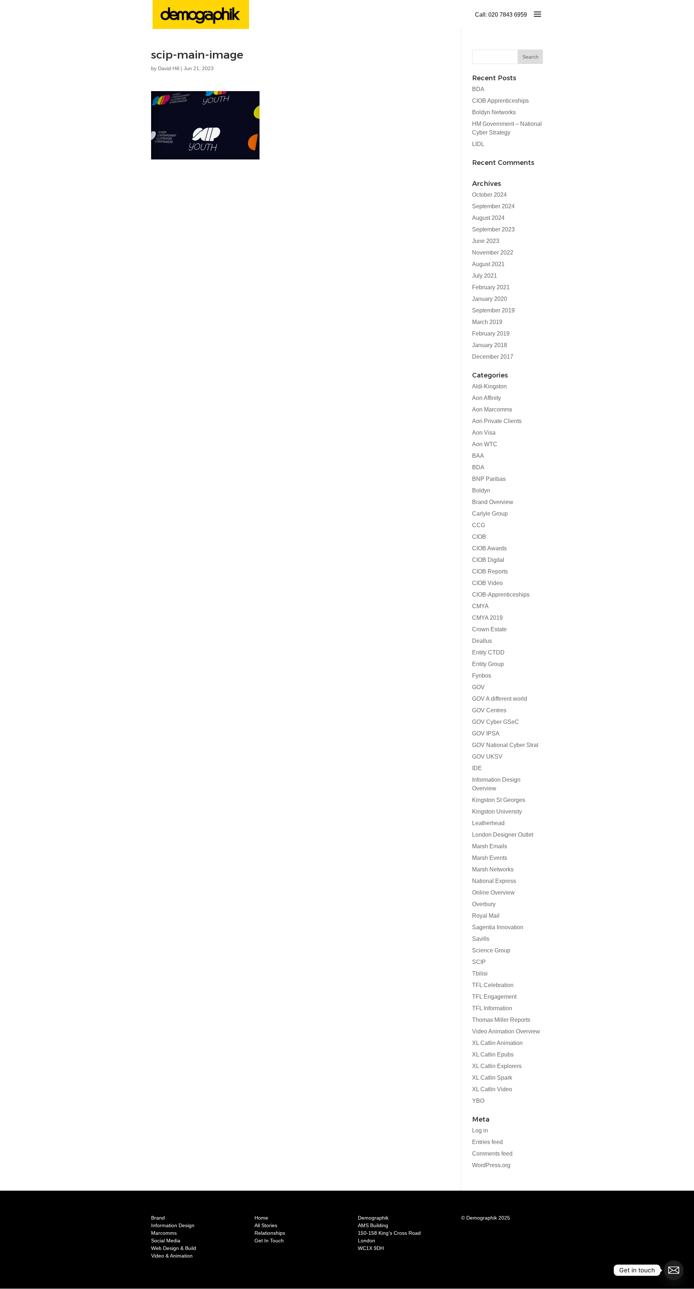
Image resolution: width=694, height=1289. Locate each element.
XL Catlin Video (492, 1089)
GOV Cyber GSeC (495, 722)
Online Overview (493, 892)
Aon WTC (484, 444)
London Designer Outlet (502, 835)
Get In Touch (269, 1240)
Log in (480, 1130)
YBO (478, 1101)
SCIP (479, 962)
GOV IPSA (486, 733)
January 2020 (489, 299)
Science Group (491, 950)
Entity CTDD (488, 652)
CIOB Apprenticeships (500, 101)
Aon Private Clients (497, 421)
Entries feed (487, 1142)
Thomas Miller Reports (501, 1020)
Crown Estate (489, 629)
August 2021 (488, 264)
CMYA (480, 606)
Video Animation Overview (506, 1031)
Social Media (165, 1240)
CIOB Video (487, 583)
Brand (158, 1218)
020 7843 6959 (507, 15)
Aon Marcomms (492, 409)
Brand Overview (492, 502)
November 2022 (492, 252)
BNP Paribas (489, 479)
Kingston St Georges (498, 800)
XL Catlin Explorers (497, 1066)
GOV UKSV (487, 757)
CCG (478, 525)
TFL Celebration (493, 985)
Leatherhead (488, 823)
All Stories (265, 1225)
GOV (478, 687)
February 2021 (491, 287)
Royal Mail (486, 916)
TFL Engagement (494, 997)
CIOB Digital (488, 560)
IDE (477, 768)
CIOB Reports (490, 571)
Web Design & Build (173, 1248)
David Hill (168, 68)
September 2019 (493, 310)
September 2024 (493, 206)
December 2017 (492, 357)
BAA (478, 456)
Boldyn (481, 490)
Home (261, 1218)
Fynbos (481, 676)
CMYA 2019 (487, 618)
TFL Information (492, 1008)
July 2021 (484, 276)
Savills (480, 939)
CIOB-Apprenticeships (501, 595)
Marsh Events (489, 858)
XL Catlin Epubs (493, 1054)
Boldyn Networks (494, 112)
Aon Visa (484, 433)
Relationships (269, 1233)
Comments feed (492, 1154)
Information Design (172, 1225)
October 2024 (489, 195)
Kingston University (497, 811)
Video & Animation (172, 1256)
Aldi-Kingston (489, 386)
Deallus (482, 641)
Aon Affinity (486, 398)
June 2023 (485, 241)
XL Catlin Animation (497, 1043)
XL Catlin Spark (492, 1078)
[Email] (674, 1270)
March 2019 (487, 322)
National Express (494, 881)
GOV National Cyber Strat (505, 745)
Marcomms (164, 1233)
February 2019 (491, 333)
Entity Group (488, 664)
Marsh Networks (493, 869)
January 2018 (489, 345)
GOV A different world (499, 699)
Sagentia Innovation (497, 927)
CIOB (479, 537)
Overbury (484, 904)
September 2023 (493, 229)
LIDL (478, 144)
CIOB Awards (489, 548)
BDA (478, 89)
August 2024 (488, 218)
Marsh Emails (489, 846)
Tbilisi (480, 973)
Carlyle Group (490, 514)
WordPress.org (491, 1165)
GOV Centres (489, 710)
